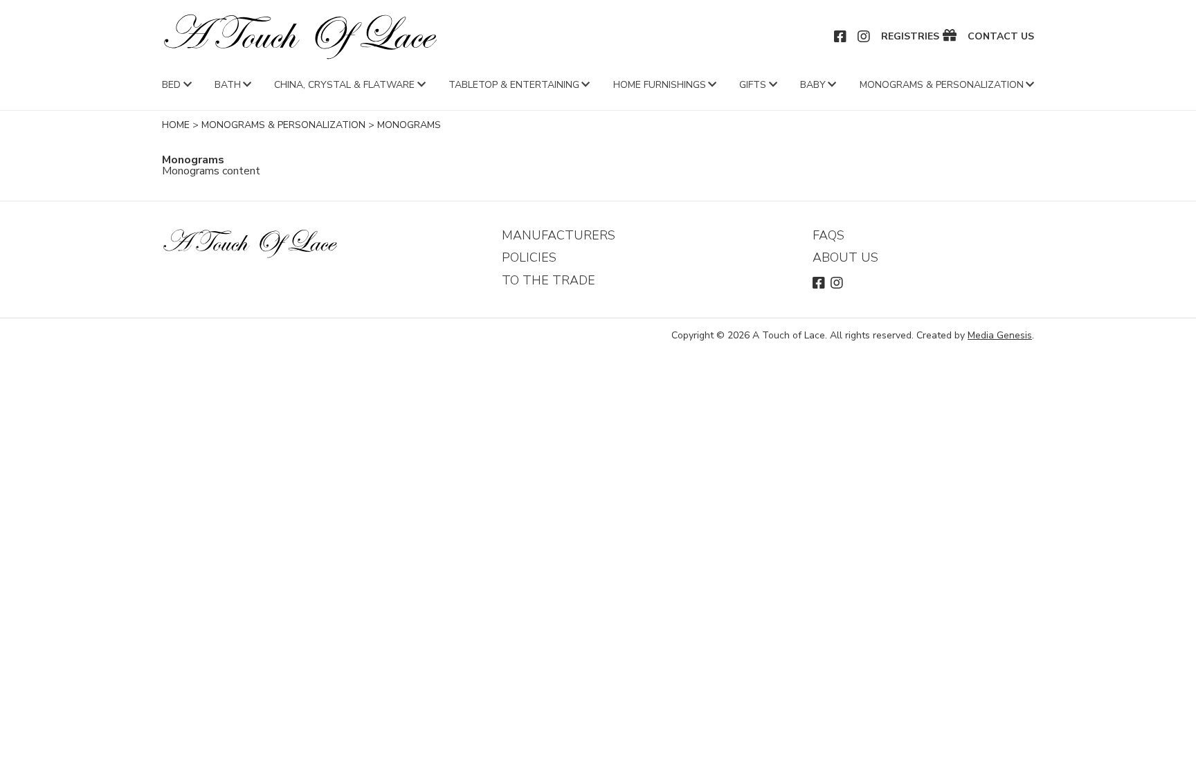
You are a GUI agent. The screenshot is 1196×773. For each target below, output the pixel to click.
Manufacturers (558, 235)
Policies (529, 257)
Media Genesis (1000, 335)
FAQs (828, 235)
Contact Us (1001, 37)
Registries (910, 37)
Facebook (841, 37)
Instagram (864, 37)
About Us (845, 257)
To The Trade (548, 280)
